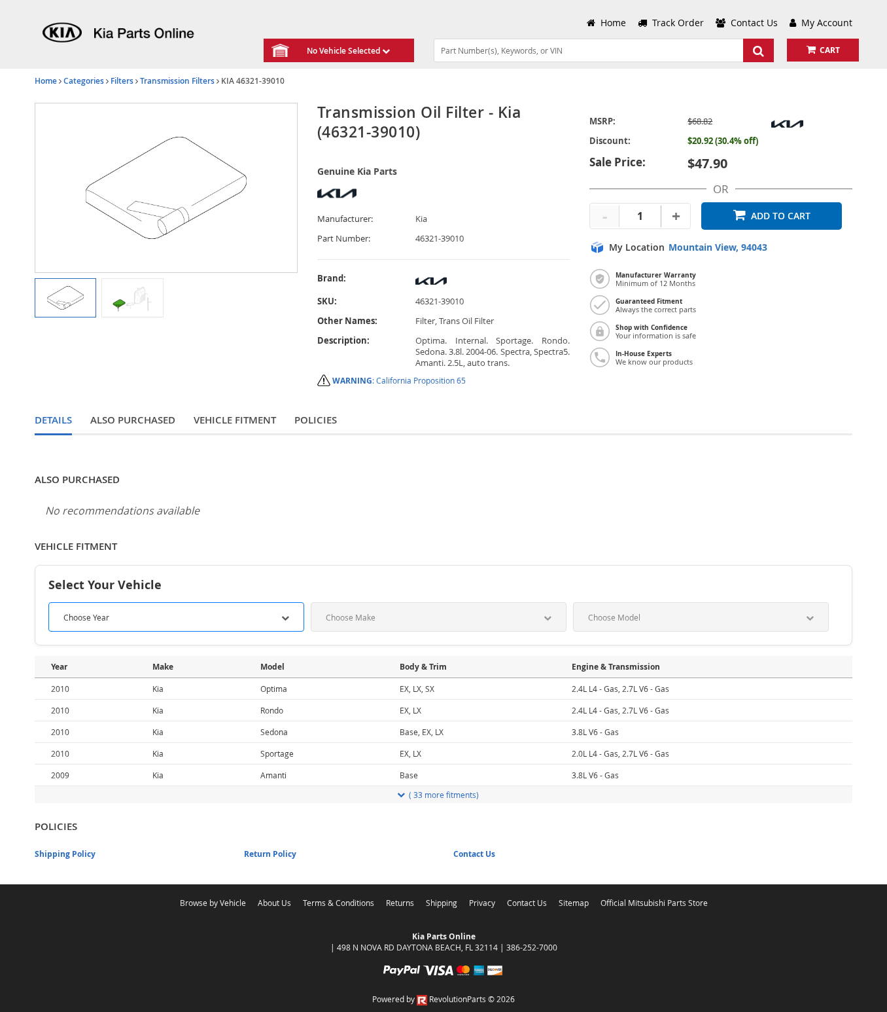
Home (46, 80)
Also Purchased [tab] (132, 420)
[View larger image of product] (65, 297)
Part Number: (343, 238)
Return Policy (270, 853)
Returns (400, 902)
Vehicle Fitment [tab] (235, 420)
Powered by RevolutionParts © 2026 (443, 999)
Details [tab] (53, 420)
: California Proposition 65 (399, 380)
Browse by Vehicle (213, 902)
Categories (83, 80)
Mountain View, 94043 (718, 247)
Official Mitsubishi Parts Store (654, 902)
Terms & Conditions (338, 902)
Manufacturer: (345, 219)
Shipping (441, 902)
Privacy (482, 902)
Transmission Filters (177, 80)
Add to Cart (780, 215)
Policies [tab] (315, 420)
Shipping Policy (65, 853)
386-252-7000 (531, 947)
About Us (274, 902)
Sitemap (574, 902)
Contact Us (474, 853)
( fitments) (444, 794)
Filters (122, 80)
